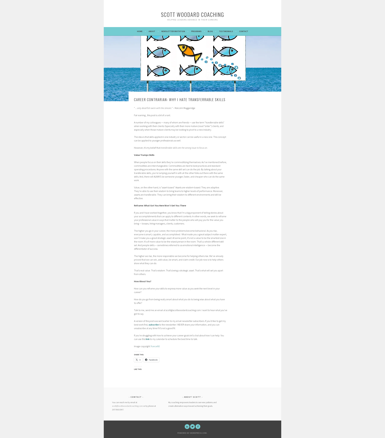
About (152, 31)
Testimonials (226, 31)
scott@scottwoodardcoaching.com (127, 406)
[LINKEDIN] (187, 426)
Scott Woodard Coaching (192, 14)
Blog (210, 31)
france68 (155, 346)
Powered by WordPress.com (192, 433)
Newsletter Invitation (173, 31)
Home (139, 31)
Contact (243, 31)
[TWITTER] (192, 426)
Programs (196, 31)
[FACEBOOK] (198, 426)
